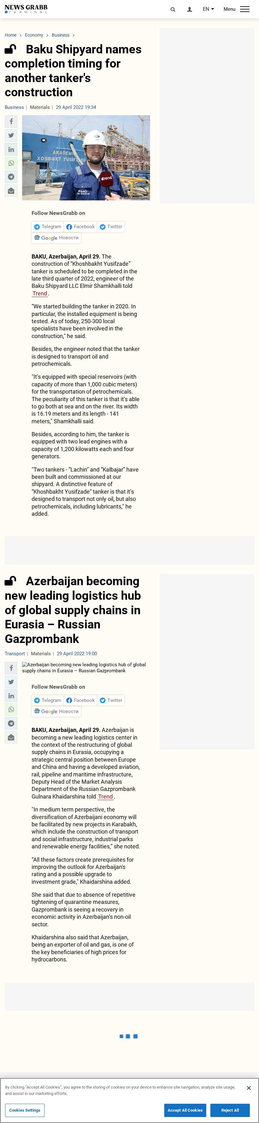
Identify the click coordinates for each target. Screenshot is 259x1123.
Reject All (230, 1110)
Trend (40, 293)
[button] (11, 121)
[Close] (249, 1088)
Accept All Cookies (185, 1110)
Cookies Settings (24, 1110)
